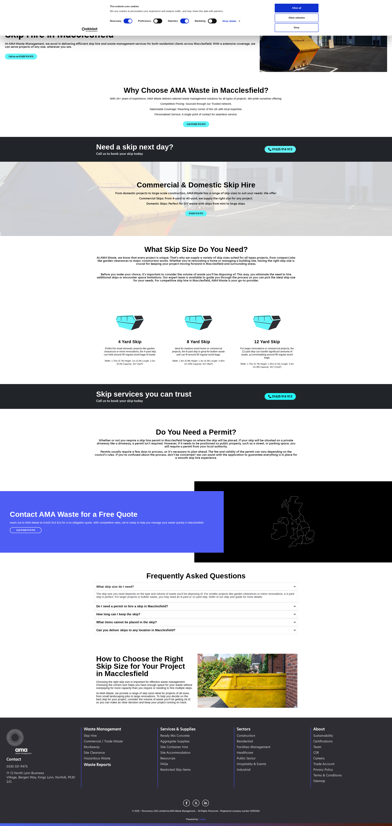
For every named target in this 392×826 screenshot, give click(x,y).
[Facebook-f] (186, 803)
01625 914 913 (52, 522)
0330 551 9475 (17, 766)
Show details (229, 21)
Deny (296, 27)
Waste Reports (97, 764)
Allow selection (296, 17)
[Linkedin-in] (205, 803)
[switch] (157, 21)
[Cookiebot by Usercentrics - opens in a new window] (89, 29)
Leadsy (202, 819)
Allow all (296, 8)
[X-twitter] (196, 803)
